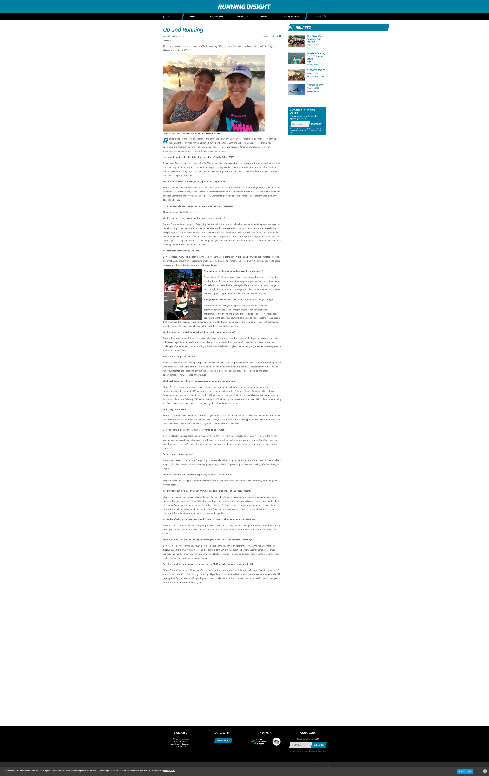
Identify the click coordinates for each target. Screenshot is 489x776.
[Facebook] (165, 16)
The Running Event (290, 16)
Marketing (167, 36)
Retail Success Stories (315, 48)
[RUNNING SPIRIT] (296, 75)
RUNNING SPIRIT (316, 70)
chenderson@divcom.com (181, 744)
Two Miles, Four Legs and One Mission (315, 39)
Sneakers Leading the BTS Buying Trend (316, 56)
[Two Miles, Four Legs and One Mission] (296, 43)
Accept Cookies (465, 771)
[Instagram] (175, 16)
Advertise (241, 16)
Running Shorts (315, 85)
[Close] (485, 771)
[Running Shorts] (296, 90)
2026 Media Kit (223, 740)
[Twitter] (170, 16)
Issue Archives (216, 16)
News (192, 16)
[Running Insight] (244, 6)
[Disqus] (222, 618)
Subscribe (316, 124)
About (264, 16)
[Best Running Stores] (275, 741)
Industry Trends (178, 36)
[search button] (324, 16)
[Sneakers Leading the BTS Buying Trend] (296, 60)
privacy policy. (169, 771)
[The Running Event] (260, 741)
